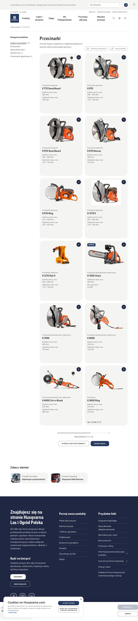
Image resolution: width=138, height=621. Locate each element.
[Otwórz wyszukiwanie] (113, 18)
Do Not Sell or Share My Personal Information (69, 609)
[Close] (81, 599)
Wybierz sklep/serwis (119, 12)
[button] (26, 18)
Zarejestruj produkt (104, 12)
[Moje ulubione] (125, 18)
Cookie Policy (12, 612)
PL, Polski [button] (23, 12)
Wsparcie (92, 12)
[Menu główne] (14, 18)
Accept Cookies (68, 603)
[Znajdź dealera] (119, 18)
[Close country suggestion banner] (134, 4)
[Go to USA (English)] (126, 5)
